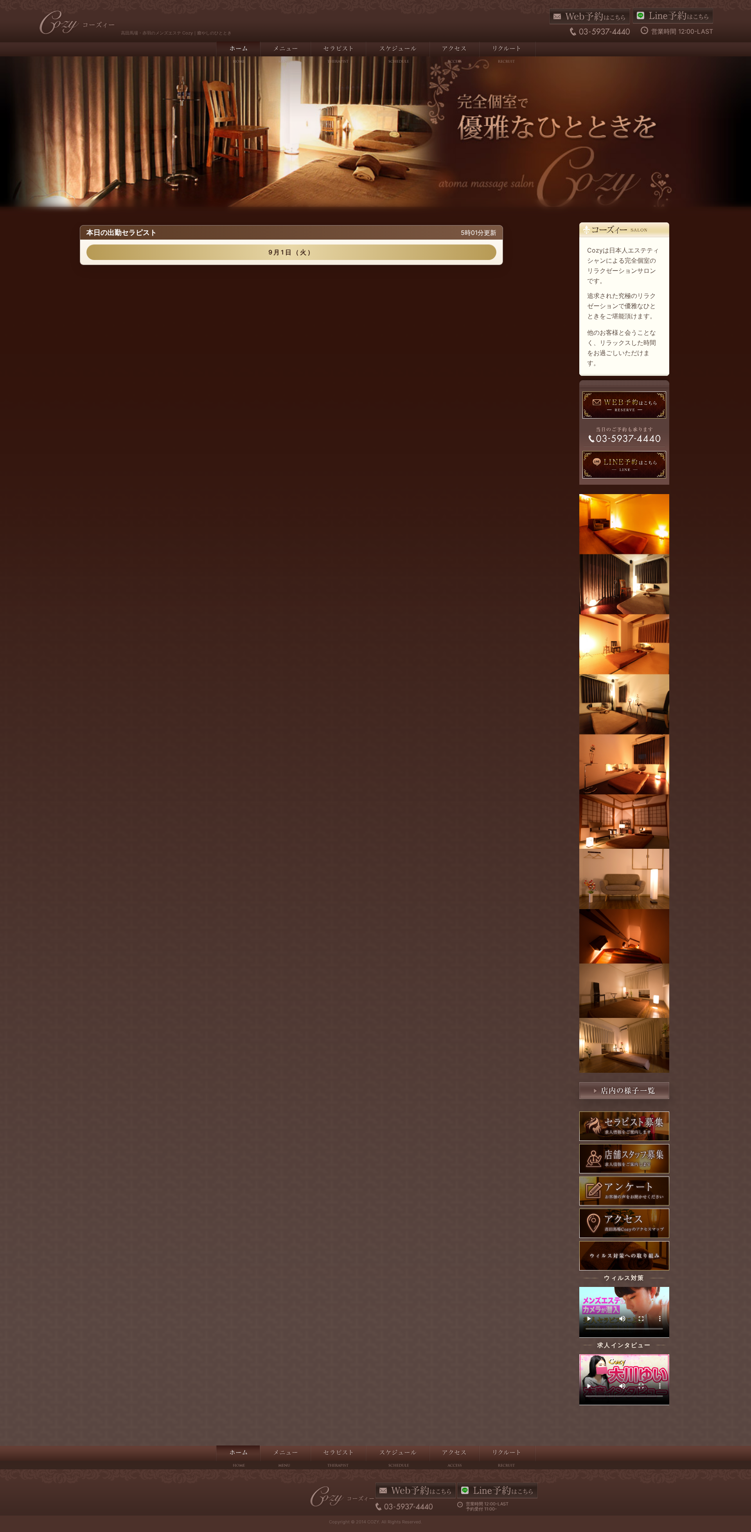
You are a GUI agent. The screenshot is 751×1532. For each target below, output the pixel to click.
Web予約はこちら (590, 16)
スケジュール (397, 54)
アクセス (454, 54)
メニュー (285, 54)
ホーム (238, 54)
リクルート (507, 54)
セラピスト (337, 54)
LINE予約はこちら (673, 15)
